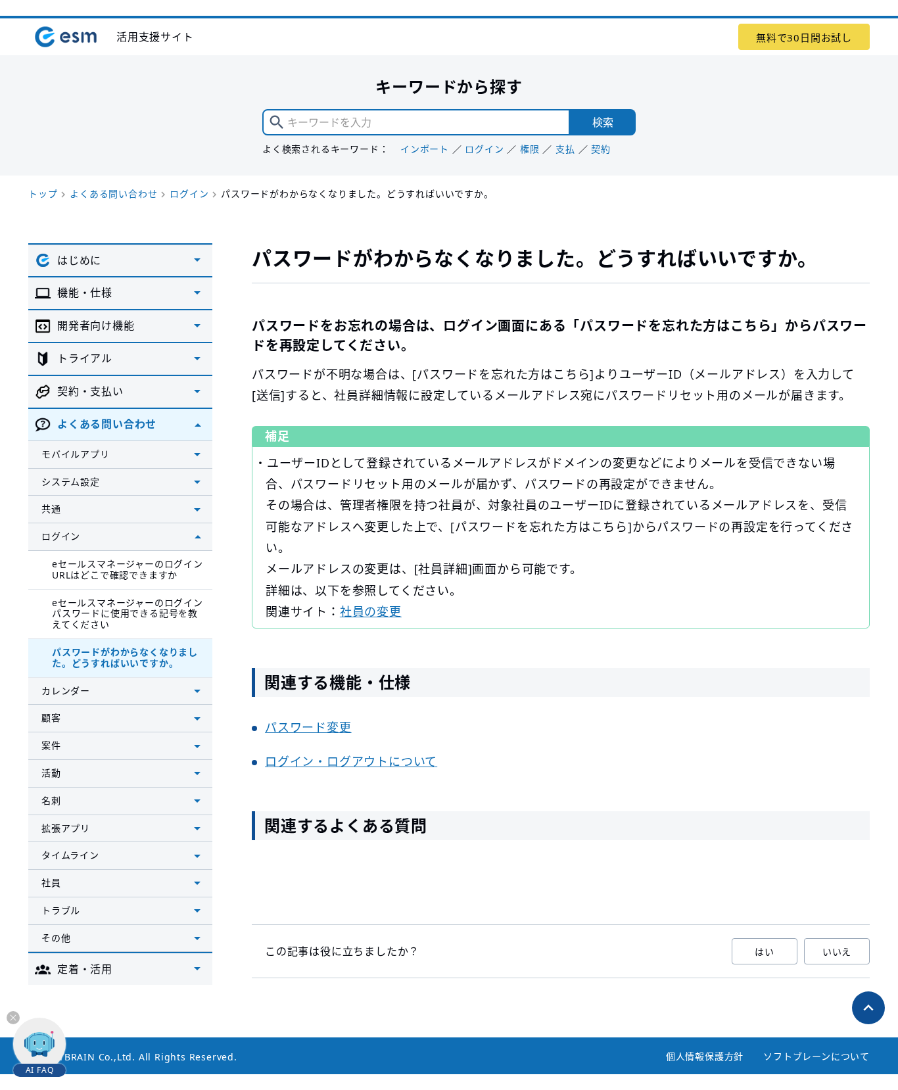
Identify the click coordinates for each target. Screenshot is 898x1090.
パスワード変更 (308, 727)
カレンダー (65, 690)
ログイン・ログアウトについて (351, 761)
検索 (602, 122)
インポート (424, 149)
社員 (51, 882)
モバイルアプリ (75, 454)
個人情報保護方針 (705, 1056)
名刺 (51, 800)
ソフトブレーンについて (816, 1056)
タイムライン (70, 855)
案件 (51, 745)
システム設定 (70, 481)
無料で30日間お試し (804, 37)
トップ (42, 193)
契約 (601, 149)
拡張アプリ (65, 828)
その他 (55, 938)
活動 (51, 773)
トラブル (60, 910)
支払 (565, 149)
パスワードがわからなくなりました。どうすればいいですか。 (125, 657)
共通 (51, 508)
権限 (530, 149)
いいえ (836, 951)
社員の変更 (371, 611)
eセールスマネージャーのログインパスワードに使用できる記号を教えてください (127, 613)
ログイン (484, 149)
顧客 (51, 717)
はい (764, 951)
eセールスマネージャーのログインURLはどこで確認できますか (127, 569)
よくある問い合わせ (113, 193)
